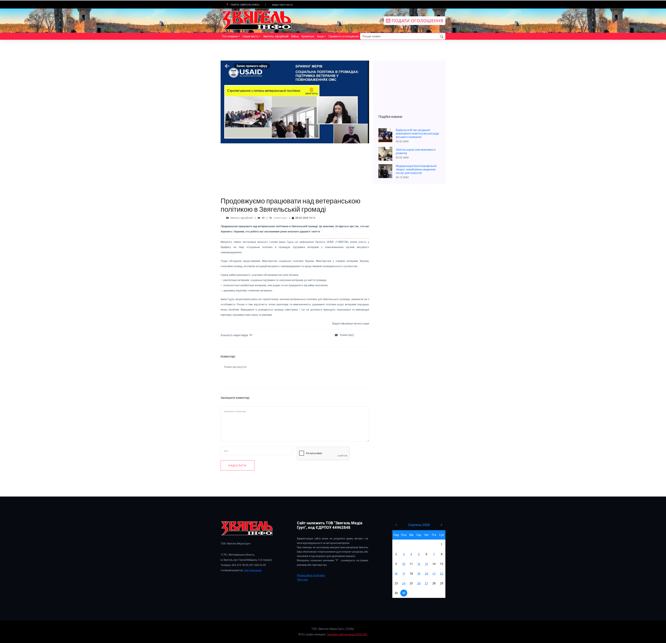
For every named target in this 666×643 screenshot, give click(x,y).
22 (441, 573)
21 (434, 573)
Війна (295, 36)
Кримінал (307, 36)
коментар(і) (280, 217)
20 (426, 573)
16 (396, 573)
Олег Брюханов (253, 570)
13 (426, 564)
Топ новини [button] (230, 36)
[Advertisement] (295, 167)
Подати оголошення (416, 20)
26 (419, 583)
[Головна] (257, 20)
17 (403, 573)
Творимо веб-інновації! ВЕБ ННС (347, 634)
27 (426, 583)
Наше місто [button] (250, 36)
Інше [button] (320, 36)
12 (418, 564)
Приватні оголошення (343, 36)
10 (403, 564)
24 (403, 583)
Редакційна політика (311, 575)
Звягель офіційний (275, 36)
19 (418, 573)
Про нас (302, 579)
